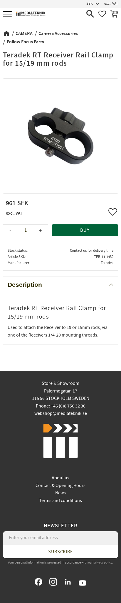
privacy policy (102, 562)
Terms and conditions (60, 500)
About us (60, 478)
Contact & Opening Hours (60, 485)
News (60, 493)
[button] (8, 14)
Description (25, 284)
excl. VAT (111, 3)
